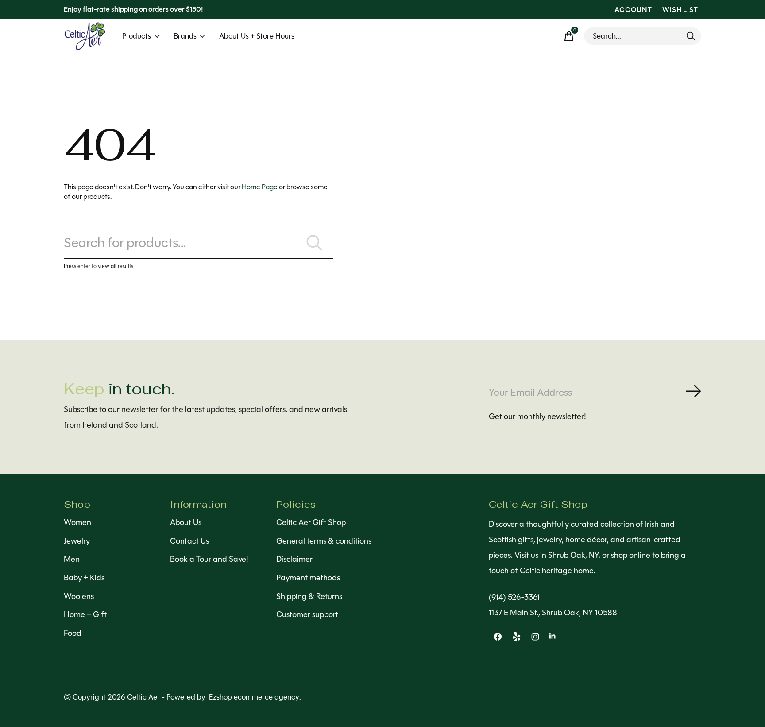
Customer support (307, 614)
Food (72, 633)
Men (72, 559)
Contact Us (189, 541)
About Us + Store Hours (256, 36)
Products (136, 36)
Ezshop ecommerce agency (254, 697)
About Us (185, 522)
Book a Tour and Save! (209, 559)
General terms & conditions (323, 541)
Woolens (79, 596)
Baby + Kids (84, 577)
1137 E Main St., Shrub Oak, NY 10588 (553, 612)
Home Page (260, 187)
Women (77, 522)
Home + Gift (85, 614)
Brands (185, 36)
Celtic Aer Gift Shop (311, 522)
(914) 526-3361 (514, 597)
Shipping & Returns (309, 596)
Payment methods (308, 577)
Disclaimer (294, 559)
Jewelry (77, 541)
